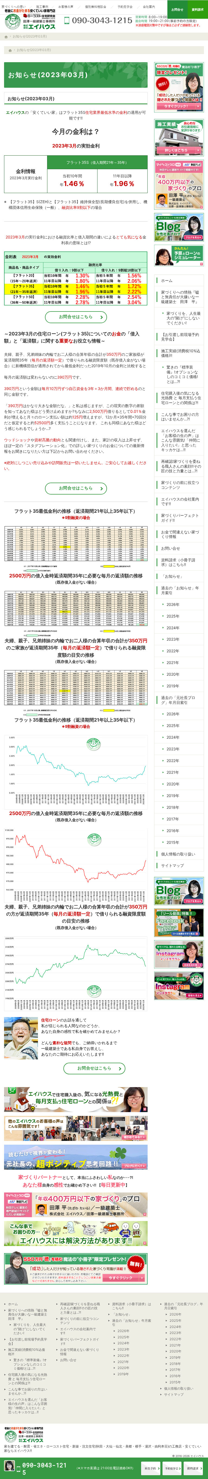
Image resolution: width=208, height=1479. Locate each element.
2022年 (173, 651)
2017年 (173, 819)
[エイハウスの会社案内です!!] (149, 7)
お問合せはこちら (76, 316)
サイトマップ (172, 865)
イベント (172, 1468)
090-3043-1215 (133, 20)
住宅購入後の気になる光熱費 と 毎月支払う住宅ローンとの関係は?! (181, 398)
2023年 (173, 639)
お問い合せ (170, 548)
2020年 (173, 674)
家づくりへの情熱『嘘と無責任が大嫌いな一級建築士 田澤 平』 (180, 297)
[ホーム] (10, 50)
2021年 (173, 662)
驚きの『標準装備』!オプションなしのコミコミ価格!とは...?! (182, 374)
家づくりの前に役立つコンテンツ (180, 485)
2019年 (173, 686)
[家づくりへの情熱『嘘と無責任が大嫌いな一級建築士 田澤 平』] (14, 7)
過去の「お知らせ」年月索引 (180, 590)
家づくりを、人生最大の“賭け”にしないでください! (184, 318)
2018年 (173, 807)
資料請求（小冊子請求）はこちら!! (178, 562)
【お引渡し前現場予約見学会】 (180, 337)
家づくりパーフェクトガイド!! (180, 518)
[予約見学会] (125, 7)
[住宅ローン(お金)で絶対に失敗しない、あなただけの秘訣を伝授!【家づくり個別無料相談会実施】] (96, 7)
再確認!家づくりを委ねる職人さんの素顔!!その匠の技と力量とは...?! (181, 466)
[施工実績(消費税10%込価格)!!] (41, 7)
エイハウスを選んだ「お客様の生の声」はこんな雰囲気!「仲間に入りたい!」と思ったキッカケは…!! (180, 440)
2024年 (173, 627)
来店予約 (150, 1468)
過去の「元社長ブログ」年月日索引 (178, 700)
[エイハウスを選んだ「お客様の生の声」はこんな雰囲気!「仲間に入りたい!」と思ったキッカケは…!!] (66, 7)
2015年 (173, 842)
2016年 (173, 830)
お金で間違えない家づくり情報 (180, 534)
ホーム (167, 280)
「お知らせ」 (172, 576)
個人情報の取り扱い (178, 854)
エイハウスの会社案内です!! (180, 501)
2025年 (173, 616)
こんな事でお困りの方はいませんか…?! (180, 416)
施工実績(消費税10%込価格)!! (180, 353)
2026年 (173, 604)
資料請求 (193, 1468)
